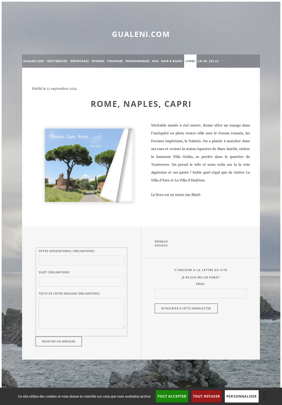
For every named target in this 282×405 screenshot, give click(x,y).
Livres (190, 61)
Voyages (97, 61)
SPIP (199, 374)
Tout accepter (172, 396)
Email (200, 284)
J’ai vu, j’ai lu (208, 61)
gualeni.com (141, 34)
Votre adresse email (67, 251)
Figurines (115, 61)
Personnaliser (241, 396)
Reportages (79, 61)
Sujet (54, 272)
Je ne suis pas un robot (201, 277)
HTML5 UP (181, 375)
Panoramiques (137, 61)
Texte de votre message (69, 293)
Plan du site (144, 375)
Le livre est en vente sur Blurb (175, 195)
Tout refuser (206, 396)
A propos (118, 375)
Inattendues (57, 61)
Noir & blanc (172, 61)
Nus (155, 61)
